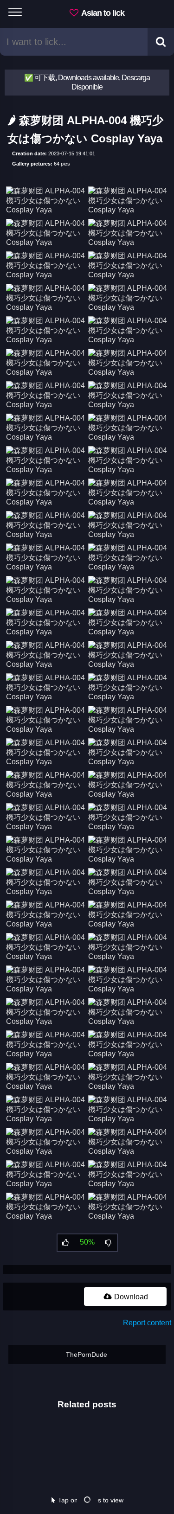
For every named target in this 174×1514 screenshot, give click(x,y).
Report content (147, 1323)
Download (130, 1297)
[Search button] (161, 42)
